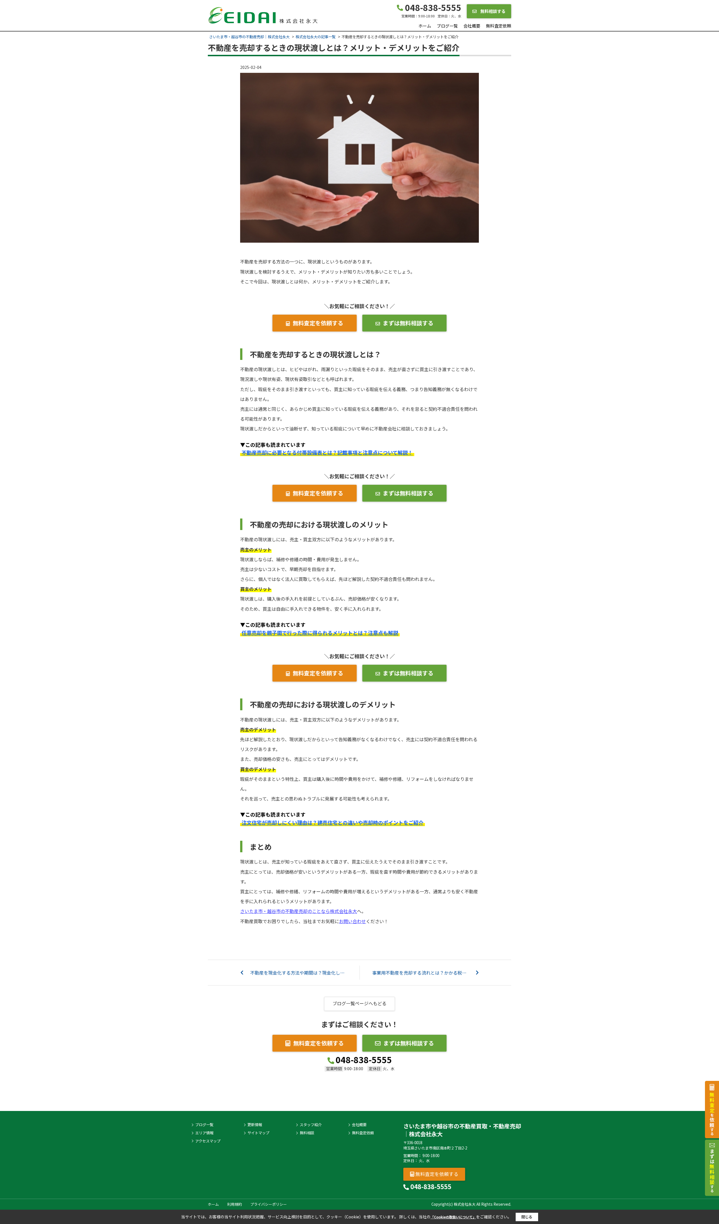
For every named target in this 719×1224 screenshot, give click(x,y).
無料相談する (492, 11)
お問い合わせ (352, 921)
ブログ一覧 (447, 26)
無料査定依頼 (498, 26)
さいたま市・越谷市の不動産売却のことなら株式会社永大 (298, 911)
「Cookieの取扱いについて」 (453, 1216)
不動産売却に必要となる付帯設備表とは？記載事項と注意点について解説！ (327, 452)
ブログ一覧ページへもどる (359, 1003)
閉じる (526, 1217)
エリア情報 (204, 1132)
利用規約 (234, 1204)
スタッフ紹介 (311, 1124)
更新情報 (254, 1124)
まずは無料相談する (408, 323)
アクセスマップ (207, 1141)
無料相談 (307, 1132)
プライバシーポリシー (268, 1204)
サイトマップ (258, 1132)
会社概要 (471, 26)
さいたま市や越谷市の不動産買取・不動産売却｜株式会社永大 (462, 1130)
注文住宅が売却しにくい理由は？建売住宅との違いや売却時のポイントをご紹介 (333, 822)
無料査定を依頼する (318, 323)
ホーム (424, 26)
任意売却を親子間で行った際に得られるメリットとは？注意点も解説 (320, 632)
